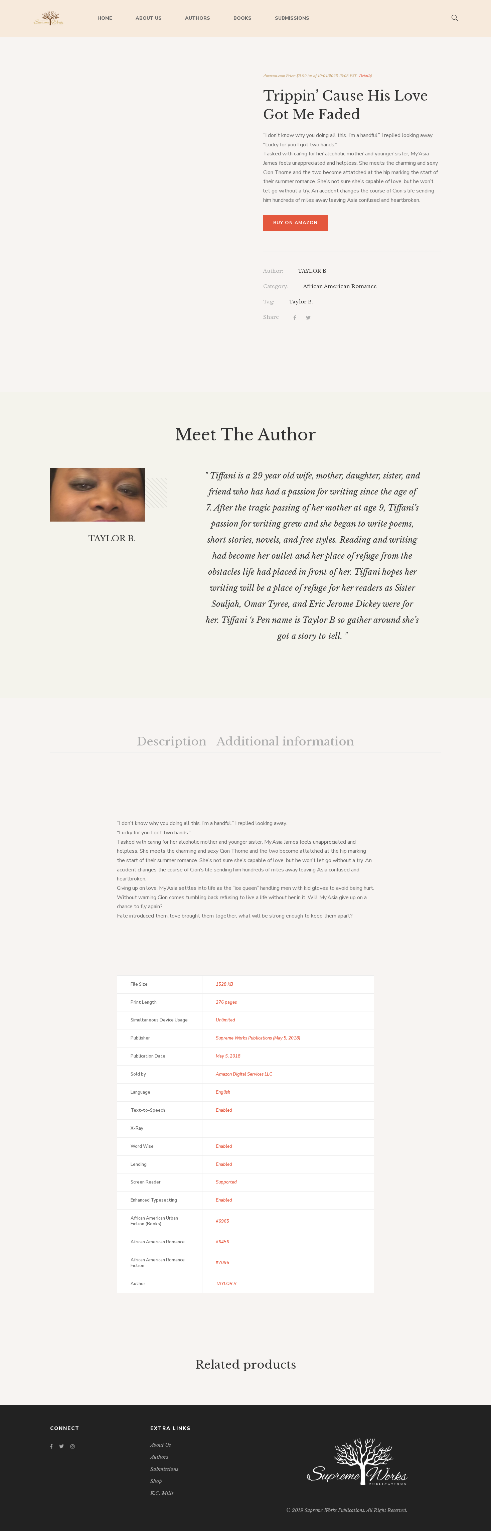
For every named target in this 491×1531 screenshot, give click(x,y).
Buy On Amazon (295, 223)
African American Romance (340, 286)
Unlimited (225, 1020)
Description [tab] (171, 741)
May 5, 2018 (228, 1056)
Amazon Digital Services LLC (244, 1074)
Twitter (61, 1446)
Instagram (72, 1446)
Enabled (224, 1110)
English (223, 1092)
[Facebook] (295, 318)
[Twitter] (308, 318)
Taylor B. (301, 301)
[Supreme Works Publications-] (48, 18)
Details (365, 76)
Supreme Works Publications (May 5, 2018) (258, 1038)
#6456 (222, 1242)
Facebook (51, 1446)
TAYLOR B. (313, 271)
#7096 (222, 1263)
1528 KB (224, 984)
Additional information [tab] (285, 741)
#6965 (222, 1221)
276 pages (226, 1002)
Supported (226, 1182)
